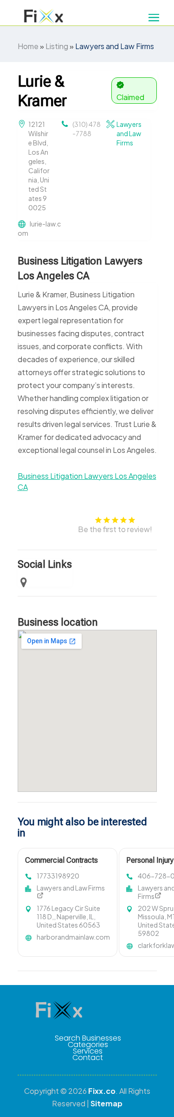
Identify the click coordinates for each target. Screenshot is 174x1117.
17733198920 (58, 876)
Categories (88, 1045)
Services (88, 1051)
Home (28, 46)
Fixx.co (102, 1091)
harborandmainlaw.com (73, 937)
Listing (56, 46)
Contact (87, 1057)
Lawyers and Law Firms (114, 46)
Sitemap (106, 1103)
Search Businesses (88, 1038)
